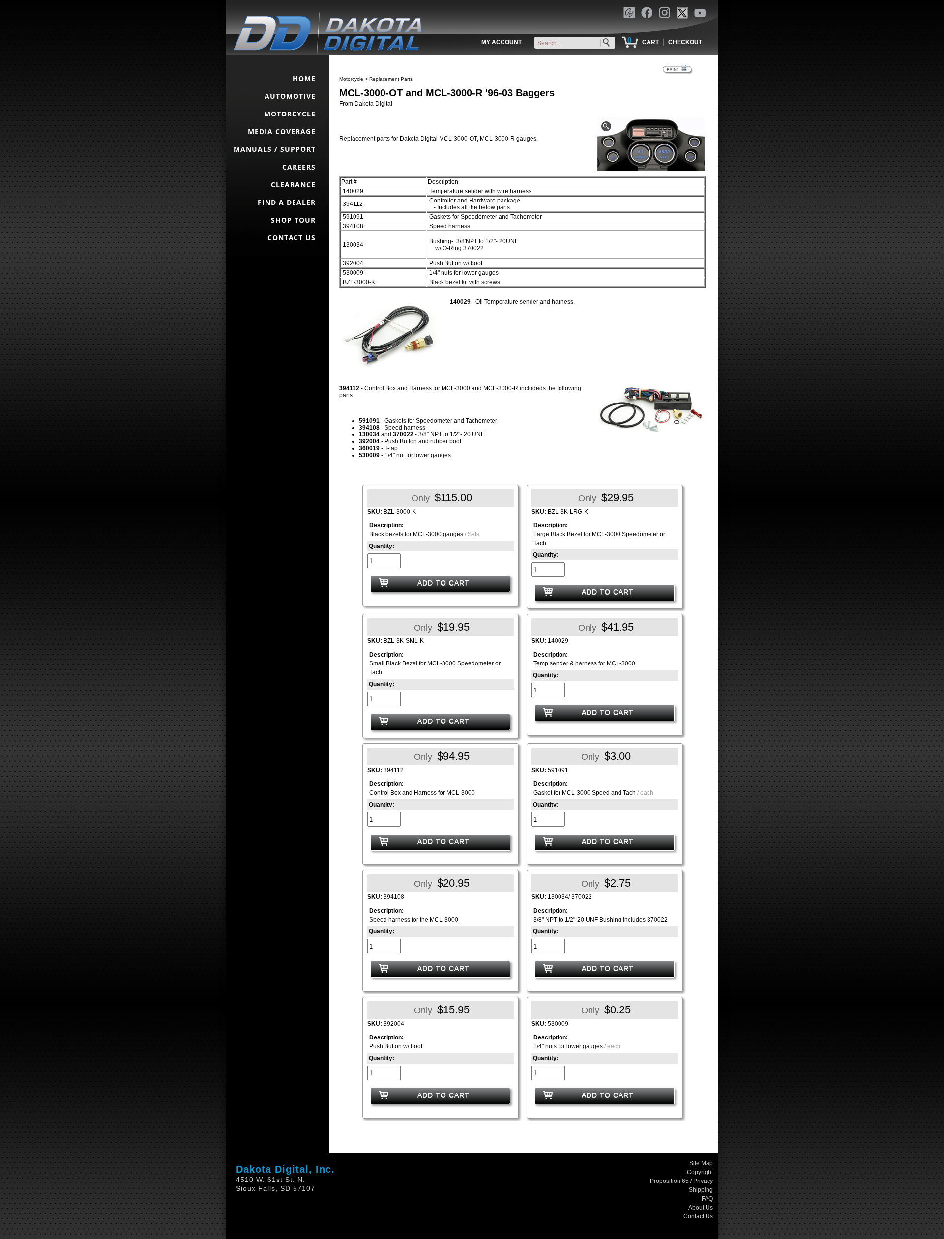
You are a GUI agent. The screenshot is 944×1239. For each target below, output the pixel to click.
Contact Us (698, 1216)
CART (650, 42)
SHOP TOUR (293, 220)
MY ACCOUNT (501, 42)
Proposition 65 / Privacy (681, 1181)
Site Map (701, 1163)
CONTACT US (291, 237)
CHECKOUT (685, 42)
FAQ (707, 1198)
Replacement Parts (391, 79)
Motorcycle (351, 79)
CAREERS (299, 167)
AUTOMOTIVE (290, 96)
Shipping (701, 1189)
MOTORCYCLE (290, 113)
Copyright (700, 1172)
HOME (304, 78)
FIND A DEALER (287, 202)
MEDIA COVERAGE (282, 131)
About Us (700, 1207)
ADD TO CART (443, 583)
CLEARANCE (293, 184)
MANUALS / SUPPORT (275, 149)
